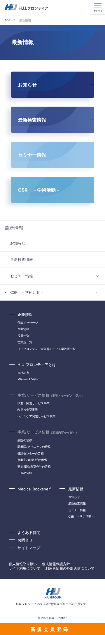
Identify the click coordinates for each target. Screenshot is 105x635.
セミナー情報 (21, 276)
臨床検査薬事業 (28, 409)
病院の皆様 (25, 440)
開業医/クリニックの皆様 (34, 446)
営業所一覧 (25, 342)
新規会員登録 (50, 629)
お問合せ (25, 540)
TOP (7, 20)
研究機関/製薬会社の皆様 (34, 466)
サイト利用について (24, 568)
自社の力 (23, 372)
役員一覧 (23, 335)
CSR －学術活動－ (27, 292)
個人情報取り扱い (23, 564)
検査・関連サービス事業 (34, 403)
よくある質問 (29, 532)
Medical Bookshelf (34, 489)
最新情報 (75, 489)
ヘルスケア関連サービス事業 (36, 416)
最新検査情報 (21, 259)
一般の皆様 (25, 473)
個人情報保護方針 (56, 564)
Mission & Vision (28, 379)
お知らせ (17, 243)
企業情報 (25, 314)
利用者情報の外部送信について (70, 568)
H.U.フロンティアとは (37, 364)
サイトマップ (29, 547)
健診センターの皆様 (31, 453)
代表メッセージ (28, 322)
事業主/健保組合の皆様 (33, 459)
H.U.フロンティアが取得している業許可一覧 (47, 349)
